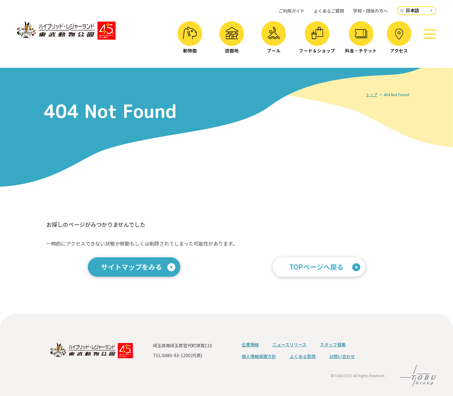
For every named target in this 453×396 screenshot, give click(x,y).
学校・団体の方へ (370, 11)
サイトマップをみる (131, 266)
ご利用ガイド (291, 11)
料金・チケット (361, 50)
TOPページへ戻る (316, 266)
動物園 (190, 50)
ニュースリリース (289, 344)
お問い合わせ (342, 356)
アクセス (399, 50)
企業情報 (250, 344)
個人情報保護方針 (259, 356)
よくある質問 (303, 356)
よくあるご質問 (329, 11)
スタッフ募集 (333, 344)
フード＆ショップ (317, 50)
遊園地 (232, 50)
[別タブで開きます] (418, 382)
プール (273, 50)
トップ (371, 94)
